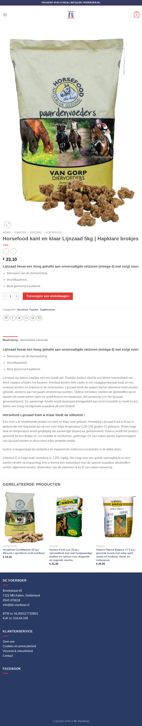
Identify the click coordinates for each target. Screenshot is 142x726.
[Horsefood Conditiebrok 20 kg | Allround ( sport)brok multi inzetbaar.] (24, 517)
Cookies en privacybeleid (19, 646)
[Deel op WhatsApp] (6, 318)
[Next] (139, 531)
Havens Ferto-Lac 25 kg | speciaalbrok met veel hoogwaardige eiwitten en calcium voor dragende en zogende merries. (70, 555)
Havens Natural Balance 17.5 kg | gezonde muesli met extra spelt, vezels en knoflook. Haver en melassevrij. (115, 555)
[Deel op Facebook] (13, 318)
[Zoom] (7, 224)
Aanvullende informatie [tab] (34, 340)
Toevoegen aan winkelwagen (47, 296)
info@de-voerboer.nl (85, 2)
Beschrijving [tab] (10, 340)
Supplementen (47, 309)
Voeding (36, 232)
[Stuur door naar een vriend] (26, 318)
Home (7, 232)
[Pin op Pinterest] (33, 318)
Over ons (9, 641)
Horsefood (53, 232)
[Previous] (3, 531)
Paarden (20, 232)
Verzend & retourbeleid (18, 651)
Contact (8, 655)
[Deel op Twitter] (19, 318)
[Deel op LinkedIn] (39, 318)
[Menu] (5, 14)
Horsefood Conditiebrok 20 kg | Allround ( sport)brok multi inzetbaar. (24, 551)
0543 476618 (11, 600)
